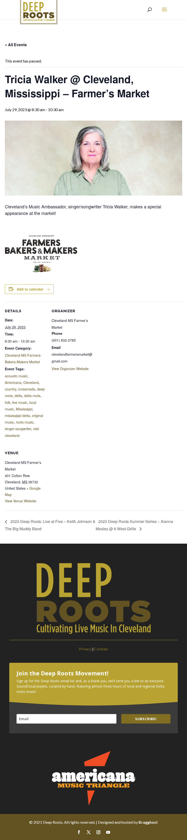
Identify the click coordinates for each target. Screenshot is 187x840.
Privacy (85, 648)
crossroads (26, 389)
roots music (25, 422)
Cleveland (31, 382)
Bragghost (148, 822)
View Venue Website (20, 500)
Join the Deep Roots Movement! (62, 673)
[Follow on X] (89, 832)
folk (7, 402)
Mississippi (24, 409)
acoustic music (16, 375)
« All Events (16, 44)
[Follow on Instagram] (98, 832)
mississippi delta (17, 415)
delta (18, 395)
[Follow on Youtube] (108, 832)
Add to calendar (30, 289)
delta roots (32, 395)
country (10, 389)
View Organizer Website (70, 368)
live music (19, 402)
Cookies (101, 648)
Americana (13, 382)
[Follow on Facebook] (79, 832)
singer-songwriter (18, 428)
